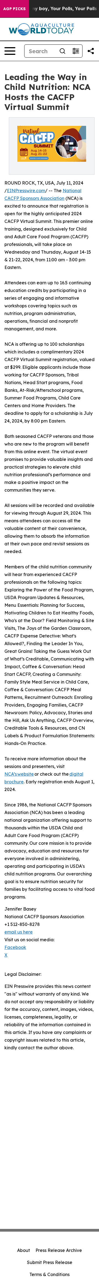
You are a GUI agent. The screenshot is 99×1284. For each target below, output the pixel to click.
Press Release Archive (58, 1250)
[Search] (62, 51)
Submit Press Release (49, 1262)
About (23, 1250)
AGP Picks (14, 8)
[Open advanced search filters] (75, 51)
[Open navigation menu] (9, 51)
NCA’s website (19, 774)
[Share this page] (91, 51)
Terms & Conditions (49, 1274)
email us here (18, 932)
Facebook (15, 947)
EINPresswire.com (26, 190)
